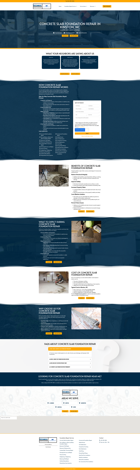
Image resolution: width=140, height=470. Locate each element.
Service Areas (83, 6)
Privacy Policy (81, 126)
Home (60, 6)
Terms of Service (90, 136)
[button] (39, 62)
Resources (92, 6)
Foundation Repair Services (70, 6)
